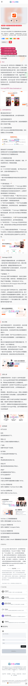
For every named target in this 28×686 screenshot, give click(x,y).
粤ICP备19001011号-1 (22, 681)
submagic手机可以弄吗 (22, 35)
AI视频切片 (8, 25)
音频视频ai (3, 25)
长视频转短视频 (18, 25)
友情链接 (15, 675)
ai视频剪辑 (13, 25)
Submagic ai (5, 35)
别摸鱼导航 (19, 673)
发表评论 (23, 646)
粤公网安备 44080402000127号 (14, 682)
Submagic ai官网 (12, 35)
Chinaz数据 (7, 553)
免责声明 (4, 673)
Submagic (25, 33)
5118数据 (18, 551)
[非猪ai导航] (14, 1)
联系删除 (9, 673)
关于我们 (13, 673)
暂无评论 (5, 626)
